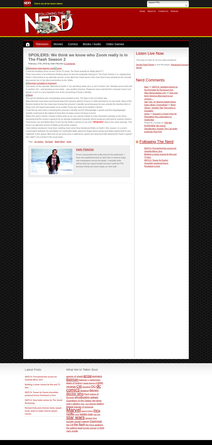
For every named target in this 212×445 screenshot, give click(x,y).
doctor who (75, 394)
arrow (87, 376)
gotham (94, 397)
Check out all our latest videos (48, 3)
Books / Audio (92, 44)
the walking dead (74, 428)
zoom (68, 142)
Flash (86, 394)
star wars (75, 417)
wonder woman (90, 428)
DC (93, 386)
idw (93, 400)
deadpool (84, 390)
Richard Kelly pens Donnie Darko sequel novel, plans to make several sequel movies (43, 411)
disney (94, 390)
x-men (100, 427)
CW (79, 386)
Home (142, 11)
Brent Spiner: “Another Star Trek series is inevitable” (160, 108)
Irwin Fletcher (85, 149)
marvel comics (87, 411)
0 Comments (69, 64)
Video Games (115, 44)
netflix (70, 414)
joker (83, 404)
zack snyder (72, 431)
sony (77, 414)
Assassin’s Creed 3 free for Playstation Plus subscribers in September (160, 117)
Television (42, 44)
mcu (96, 410)
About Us (152, 11)
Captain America (88, 383)
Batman (72, 379)
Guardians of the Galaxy (79, 400)
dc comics (38, 142)
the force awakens (94, 425)
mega (146, 114)
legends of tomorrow (83, 407)
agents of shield (74, 376)
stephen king (91, 418)
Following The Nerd (156, 141)
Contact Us (163, 11)
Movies (58, 44)
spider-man (86, 414)
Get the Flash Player (145, 65)
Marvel (73, 410)
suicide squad (73, 421)
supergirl (85, 421)
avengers (97, 376)
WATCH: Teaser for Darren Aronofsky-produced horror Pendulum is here (156, 163)
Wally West (60, 142)
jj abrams (75, 404)
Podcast (174, 11)
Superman (96, 421)
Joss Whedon (90, 404)
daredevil (86, 387)
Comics (73, 44)
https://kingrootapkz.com (155, 93)
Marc (146, 87)
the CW (69, 425)
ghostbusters (82, 397)
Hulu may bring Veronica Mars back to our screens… (161, 96)
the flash (49, 142)
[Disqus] (79, 224)
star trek (97, 414)
